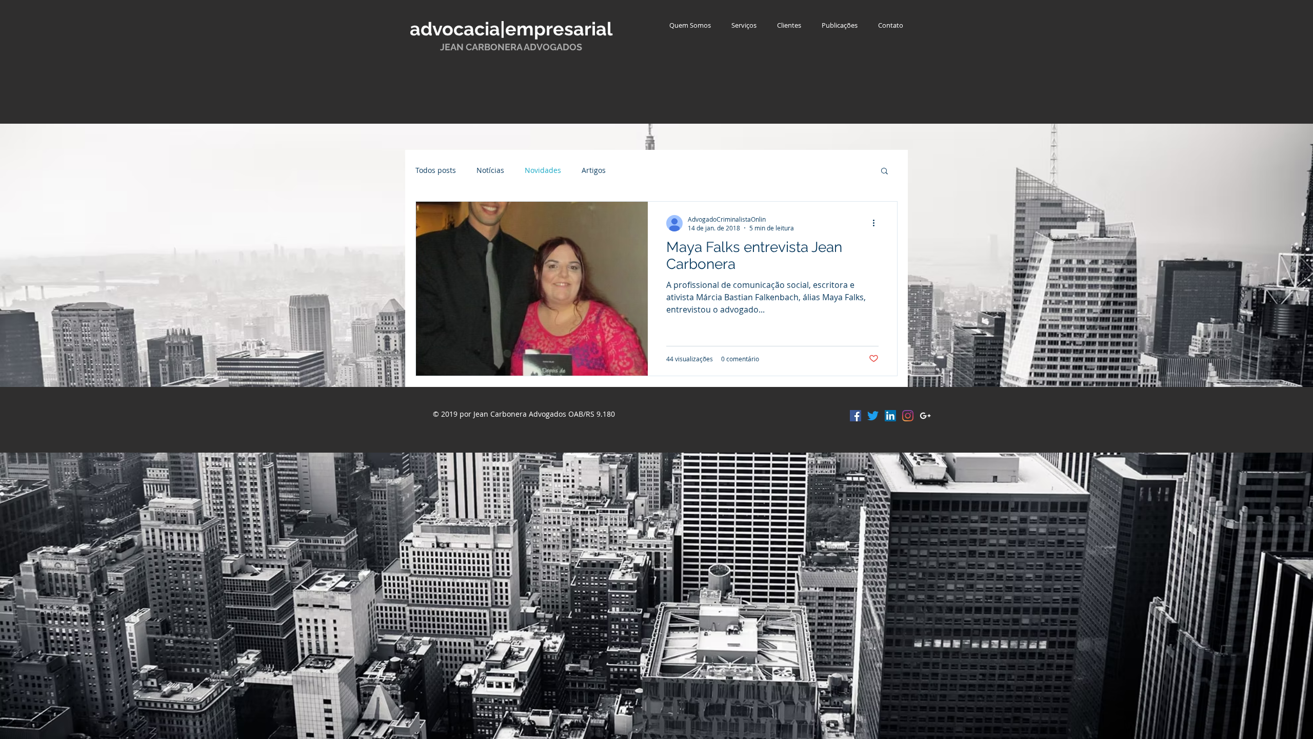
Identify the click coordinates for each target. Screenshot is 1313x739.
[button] (884, 171)
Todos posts (435, 170)
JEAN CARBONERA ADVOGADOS (511, 47)
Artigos (594, 170)
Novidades (543, 170)
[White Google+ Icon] (925, 415)
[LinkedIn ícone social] (890, 415)
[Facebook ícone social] (855, 415)
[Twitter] (873, 415)
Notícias (490, 170)
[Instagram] (907, 415)
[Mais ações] (877, 223)
